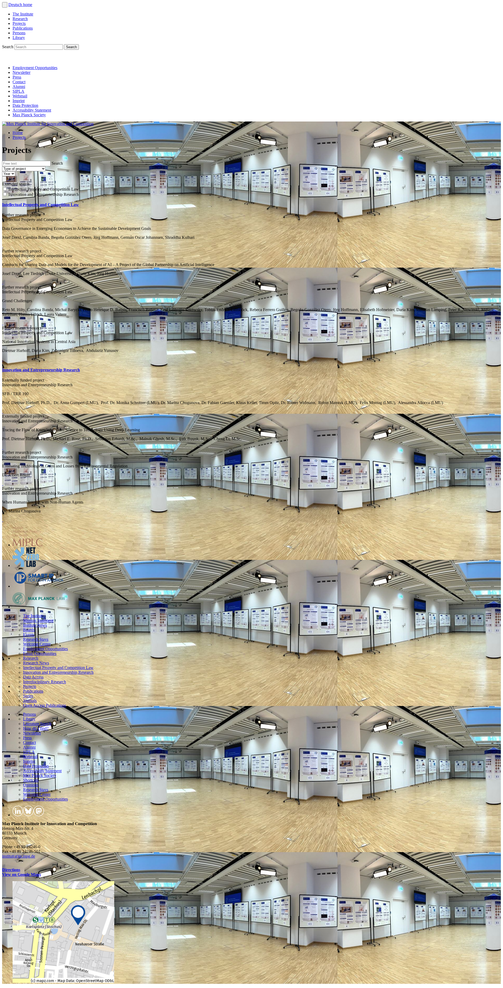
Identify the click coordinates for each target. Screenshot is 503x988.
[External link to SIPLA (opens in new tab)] (39, 586)
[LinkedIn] (7, 59)
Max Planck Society (29, 115)
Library (19, 37)
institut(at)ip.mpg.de (18, 856)
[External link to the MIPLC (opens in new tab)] (27, 545)
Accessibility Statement (32, 110)
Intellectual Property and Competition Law (40, 204)
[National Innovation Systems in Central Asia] (2, 359)
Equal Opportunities (39, 653)
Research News (36, 663)
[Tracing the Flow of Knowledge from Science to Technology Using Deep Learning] (2, 447)
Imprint (19, 100)
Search (8, 47)
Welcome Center (37, 644)
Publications (23, 28)
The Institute (23, 14)
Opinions (30, 785)
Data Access (33, 677)
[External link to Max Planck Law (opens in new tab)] (39, 607)
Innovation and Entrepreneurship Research (41, 370)
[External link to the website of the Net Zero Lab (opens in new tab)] (26, 565)
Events (28, 634)
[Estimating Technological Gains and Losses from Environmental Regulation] (2, 484)
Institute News (35, 625)
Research (20, 18)
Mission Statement (38, 620)
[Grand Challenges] (2, 323)
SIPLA (18, 91)
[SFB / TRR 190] (2, 411)
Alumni (19, 86)
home (27, 4)
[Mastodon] (30, 59)
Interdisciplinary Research (44, 682)
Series (28, 696)
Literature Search (37, 723)
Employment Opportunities (35, 67)
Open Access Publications (44, 705)
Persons (19, 33)
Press (17, 77)
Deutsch (15, 4)
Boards (29, 630)
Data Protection (25, 105)
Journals (30, 700)
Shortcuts (31, 780)
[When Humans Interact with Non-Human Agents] (2, 520)
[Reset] (7, 178)
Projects (19, 23)
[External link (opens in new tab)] (63, 981)
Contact (19, 82)
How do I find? (35, 728)
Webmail (20, 96)
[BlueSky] (19, 59)
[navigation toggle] (4, 5)
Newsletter (21, 72)
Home (18, 132)
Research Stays (35, 639)
